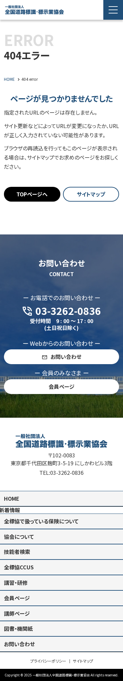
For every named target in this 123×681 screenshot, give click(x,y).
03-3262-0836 (67, 472)
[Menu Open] (113, 10)
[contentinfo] (61, 549)
